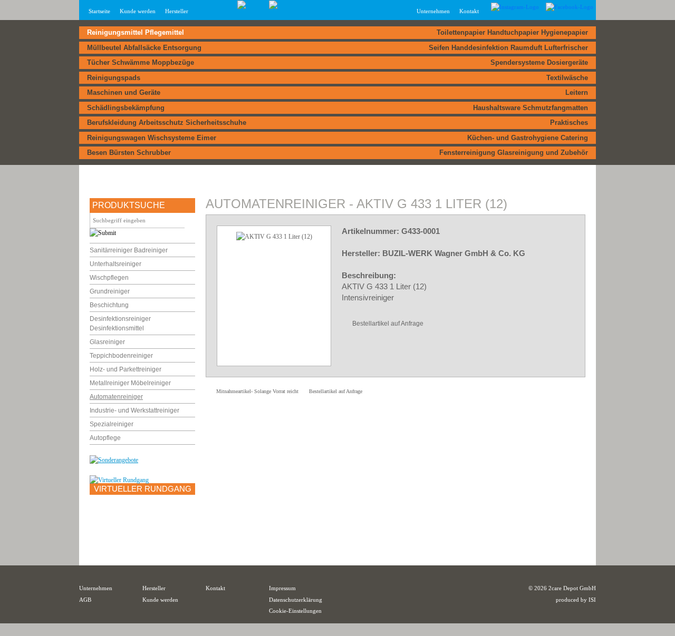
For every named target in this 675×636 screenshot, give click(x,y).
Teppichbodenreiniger (121, 355)
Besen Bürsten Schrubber (129, 152)
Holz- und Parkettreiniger (125, 369)
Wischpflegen (109, 277)
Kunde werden (138, 11)
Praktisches (569, 122)
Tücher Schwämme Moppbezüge (140, 62)
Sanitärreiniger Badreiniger (129, 250)
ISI (592, 599)
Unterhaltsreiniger (115, 264)
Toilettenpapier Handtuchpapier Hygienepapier (512, 32)
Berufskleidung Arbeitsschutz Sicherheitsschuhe (166, 122)
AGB (85, 599)
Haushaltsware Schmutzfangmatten (530, 108)
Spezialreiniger (111, 424)
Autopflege (105, 438)
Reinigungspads (113, 78)
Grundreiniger (110, 291)
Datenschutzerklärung (295, 599)
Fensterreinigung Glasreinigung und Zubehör (513, 152)
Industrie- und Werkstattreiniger (134, 410)
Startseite (99, 11)
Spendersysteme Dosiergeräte (539, 62)
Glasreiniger (107, 342)
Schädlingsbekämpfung (126, 108)
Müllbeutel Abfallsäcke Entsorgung (144, 48)
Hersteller (176, 11)
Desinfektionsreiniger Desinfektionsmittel (120, 323)
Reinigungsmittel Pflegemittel (135, 32)
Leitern (576, 92)
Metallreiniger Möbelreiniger (130, 383)
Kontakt (469, 11)
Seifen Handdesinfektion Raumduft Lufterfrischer (508, 48)
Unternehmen (95, 588)
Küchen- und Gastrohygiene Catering (527, 138)
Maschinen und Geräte (123, 92)
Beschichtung (109, 305)
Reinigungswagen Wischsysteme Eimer (151, 138)
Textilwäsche (567, 78)
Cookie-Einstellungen (295, 611)
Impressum (282, 588)
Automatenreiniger (116, 396)
